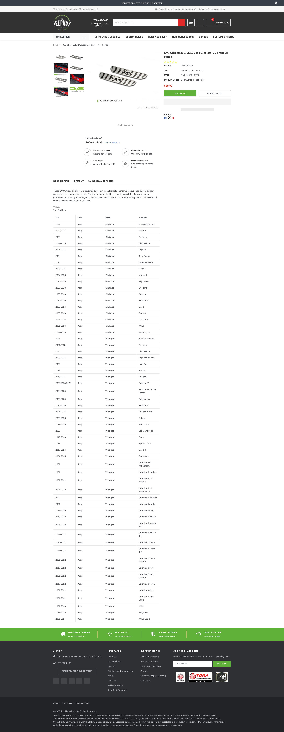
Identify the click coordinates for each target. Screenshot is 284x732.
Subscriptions (83, 703)
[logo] (62, 22)
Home (55, 45)
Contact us (146, 680)
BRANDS (203, 37)
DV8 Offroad (187, 65)
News (110, 676)
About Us (112, 656)
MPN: (167, 75)
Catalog (56, 207)
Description (61, 181)
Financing (112, 680)
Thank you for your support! (77, 671)
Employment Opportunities (120, 671)
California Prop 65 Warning (153, 676)
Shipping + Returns (101, 181)
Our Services (114, 661)
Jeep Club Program (117, 690)
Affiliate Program (115, 685)
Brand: (167, 65)
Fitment (79, 181)
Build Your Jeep (157, 37)
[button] (171, 62)
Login (201, 9)
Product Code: (171, 80)
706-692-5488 (100, 20)
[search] (181, 22)
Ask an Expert (111, 142)
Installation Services (107, 37)
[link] (200, 22)
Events (111, 666)
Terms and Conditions (151, 666)
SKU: (166, 70)
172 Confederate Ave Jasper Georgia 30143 (175, 9)
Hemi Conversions (183, 37)
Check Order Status (150, 656)
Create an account (216, 9)
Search (57, 703)
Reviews (68, 703)
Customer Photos (223, 37)
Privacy (144, 671)
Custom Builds (134, 37)
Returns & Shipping (150, 661)
